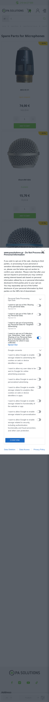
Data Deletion (9, 449)
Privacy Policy (39, 449)
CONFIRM (15, 440)
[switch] (39, 305)
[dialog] (24, 351)
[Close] (43, 252)
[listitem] (24, 299)
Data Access (24, 449)
